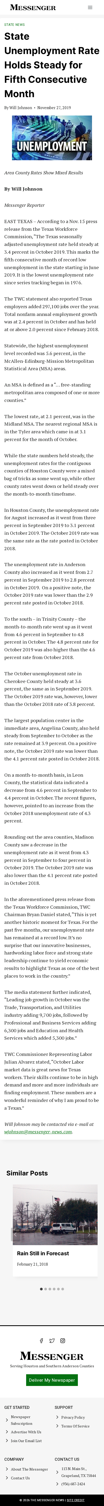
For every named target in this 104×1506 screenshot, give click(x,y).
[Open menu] (90, 7)
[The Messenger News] (33, 7)
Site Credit (76, 1500)
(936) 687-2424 (73, 1483)
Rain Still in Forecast (43, 1253)
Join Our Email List (26, 1440)
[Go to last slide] (15, 1234)
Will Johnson (20, 107)
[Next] (88, 1234)
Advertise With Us (26, 1431)
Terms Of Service (75, 1426)
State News (14, 25)
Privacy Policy (73, 1417)
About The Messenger (29, 1469)
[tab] (41, 1289)
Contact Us (20, 1477)
